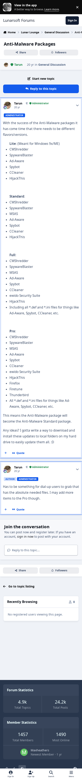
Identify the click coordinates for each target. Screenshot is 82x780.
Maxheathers (40, 750)
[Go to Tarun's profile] (6, 65)
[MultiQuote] (6, 453)
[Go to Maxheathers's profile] (24, 752)
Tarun (18, 103)
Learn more (8, 7)
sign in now (25, 536)
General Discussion (52, 65)
